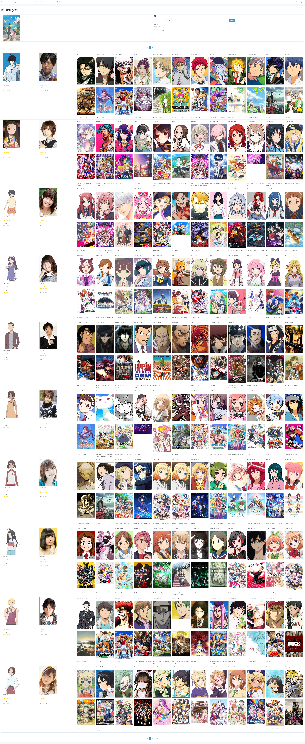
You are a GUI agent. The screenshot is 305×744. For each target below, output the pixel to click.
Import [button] (232, 20)
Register (302, 2)
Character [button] (22, 2)
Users (36, 2)
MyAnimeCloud (6, 2)
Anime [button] (30, 2)
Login (295, 2)
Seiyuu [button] (15, 2)
